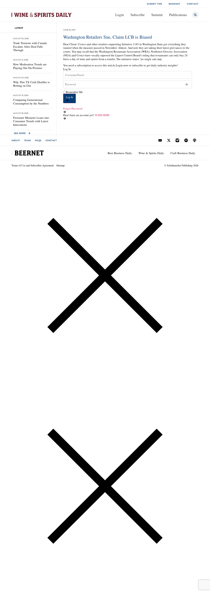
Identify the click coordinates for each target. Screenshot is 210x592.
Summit (157, 14)
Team (27, 140)
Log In (69, 97)
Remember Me (74, 92)
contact (193, 3)
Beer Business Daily (120, 153)
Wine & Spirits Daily (151, 153)
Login (119, 14)
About (15, 140)
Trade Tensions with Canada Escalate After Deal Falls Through (30, 46)
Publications (178, 14)
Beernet (174, 3)
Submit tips (154, 3)
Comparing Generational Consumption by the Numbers (31, 101)
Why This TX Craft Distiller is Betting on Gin (31, 84)
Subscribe (137, 14)
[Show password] (186, 84)
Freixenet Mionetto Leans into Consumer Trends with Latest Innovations (31, 121)
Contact (51, 140)
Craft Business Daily (182, 153)
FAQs (38, 140)
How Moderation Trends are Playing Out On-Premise (30, 66)
